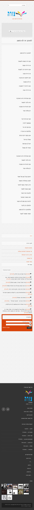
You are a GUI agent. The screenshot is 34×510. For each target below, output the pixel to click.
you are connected (28, 439)
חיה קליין (29, 468)
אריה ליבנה (28, 458)
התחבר (29, 327)
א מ (31, 236)
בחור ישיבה (29, 261)
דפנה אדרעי (28, 475)
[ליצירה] (28, 274)
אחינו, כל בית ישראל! (27, 254)
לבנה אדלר (23, 442)
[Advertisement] (17, 26)
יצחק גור (26, 428)
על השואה (29, 258)
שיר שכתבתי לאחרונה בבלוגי (25, 251)
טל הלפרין (29, 471)
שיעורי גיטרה (29, 408)
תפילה (31, 446)
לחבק (31, 428)
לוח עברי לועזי (29, 415)
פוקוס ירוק (30, 432)
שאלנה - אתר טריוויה (28, 411)
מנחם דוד (24, 432)
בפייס (27, 404)
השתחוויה (30, 449)
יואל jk (29, 465)
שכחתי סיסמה (5, 327)
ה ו (30, 461)
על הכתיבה (30, 442)
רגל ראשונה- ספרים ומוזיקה (26, 418)
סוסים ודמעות (28, 248)
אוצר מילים (30, 435)
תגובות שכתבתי (7, 270)
